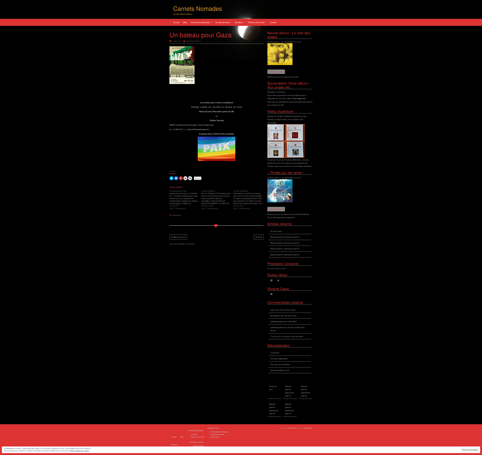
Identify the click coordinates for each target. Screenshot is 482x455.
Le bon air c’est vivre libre (292, 336)
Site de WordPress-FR (279, 370)
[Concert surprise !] (217, 200)
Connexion (274, 352)
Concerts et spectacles (200, 22)
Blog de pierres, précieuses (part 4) (284, 254)
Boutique (239, 22)
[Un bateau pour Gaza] (185, 200)
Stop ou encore (178, 237)
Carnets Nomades (197, 8)
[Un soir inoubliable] (249, 200)
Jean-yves (274, 309)
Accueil (176, 22)
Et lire (258, 237)
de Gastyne (275, 315)
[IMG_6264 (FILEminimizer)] (216, 149)
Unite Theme (291, 428)
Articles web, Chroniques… (219, 432)
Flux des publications (279, 358)
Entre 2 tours (214, 437)
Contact (273, 22)
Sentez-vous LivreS (197, 437)
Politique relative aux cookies (79, 451)
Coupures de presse (217, 434)
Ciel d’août (292, 321)
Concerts (194, 434)
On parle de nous (222, 22)
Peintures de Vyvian (256, 22)
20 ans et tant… (276, 231)
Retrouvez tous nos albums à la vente (282, 76)
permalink (176, 215)
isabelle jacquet (276, 321)
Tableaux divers (198, 446)
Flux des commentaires (280, 364)
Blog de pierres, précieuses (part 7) (284, 237)
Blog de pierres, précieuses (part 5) (284, 248)
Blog (185, 22)
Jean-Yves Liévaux (193, 41)
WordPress (308, 428)
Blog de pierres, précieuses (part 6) (284, 242)
